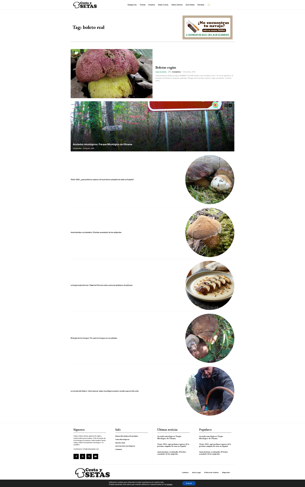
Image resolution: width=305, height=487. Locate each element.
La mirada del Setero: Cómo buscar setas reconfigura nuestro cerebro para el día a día (105, 391)
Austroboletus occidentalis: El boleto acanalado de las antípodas (96, 232)
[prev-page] (226, 105)
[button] (209, 5)
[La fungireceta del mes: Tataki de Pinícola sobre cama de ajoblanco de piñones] (209, 285)
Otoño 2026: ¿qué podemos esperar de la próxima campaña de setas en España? (102, 180)
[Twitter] (89, 456)
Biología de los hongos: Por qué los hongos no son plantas (94, 338)
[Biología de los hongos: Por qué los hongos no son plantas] (209, 338)
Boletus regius (165, 67)
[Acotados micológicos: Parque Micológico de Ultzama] (152, 126)
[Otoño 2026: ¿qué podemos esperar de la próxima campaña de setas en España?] (209, 179)
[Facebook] (76, 456)
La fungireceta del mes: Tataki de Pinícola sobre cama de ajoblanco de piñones (101, 285)
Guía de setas (161, 72)
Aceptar (189, 483)
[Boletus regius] (111, 73)
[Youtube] (95, 456)
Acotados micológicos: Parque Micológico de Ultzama (102, 144)
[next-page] (230, 105)
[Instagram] (82, 456)
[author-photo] (169, 72)
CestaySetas (176, 72)
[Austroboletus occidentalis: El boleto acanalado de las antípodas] (209, 232)
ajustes (169, 484)
